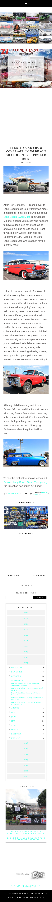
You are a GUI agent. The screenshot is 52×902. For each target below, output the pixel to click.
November (16, 672)
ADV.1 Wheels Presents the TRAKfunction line (26, 886)
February (16, 734)
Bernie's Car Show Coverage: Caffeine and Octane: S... (26, 703)
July (13, 712)
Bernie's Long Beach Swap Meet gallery (25, 482)
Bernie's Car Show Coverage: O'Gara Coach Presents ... (25, 694)
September (17, 680)
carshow (37, 494)
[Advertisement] (26, 115)
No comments (13, 494)
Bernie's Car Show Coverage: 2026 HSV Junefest (26, 67)
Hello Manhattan (37, 893)
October (16, 676)
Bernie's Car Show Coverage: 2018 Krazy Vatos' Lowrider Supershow (26, 832)
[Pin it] (31, 494)
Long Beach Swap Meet (16, 216)
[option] (26, 68)
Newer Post (13, 575)
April (14, 725)
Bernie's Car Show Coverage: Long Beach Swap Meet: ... (27, 689)
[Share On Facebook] (21, 494)
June (13, 716)
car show (44, 493)
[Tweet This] (26, 494)
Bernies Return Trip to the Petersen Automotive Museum (25, 684)
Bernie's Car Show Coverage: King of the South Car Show (26, 839)
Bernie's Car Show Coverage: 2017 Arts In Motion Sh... (27, 698)
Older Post (39, 575)
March (14, 729)
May (13, 721)
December (16, 667)
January (15, 738)
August (15, 708)
